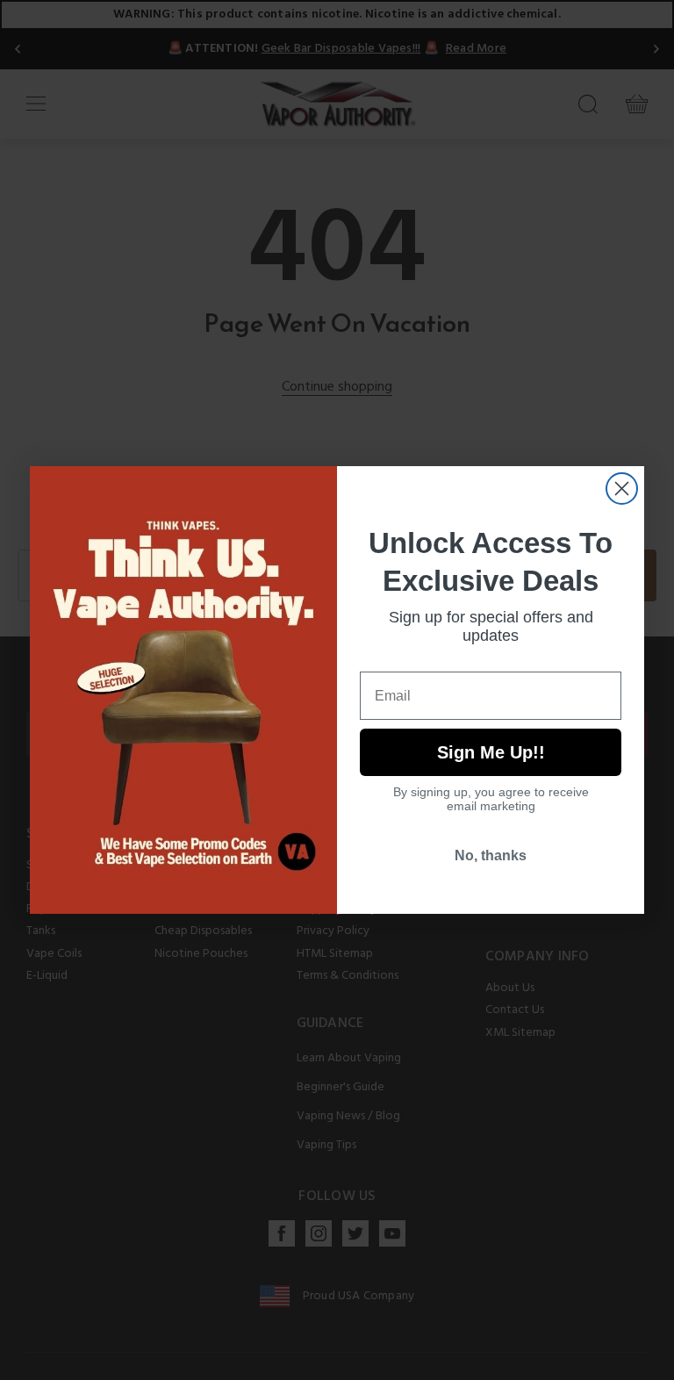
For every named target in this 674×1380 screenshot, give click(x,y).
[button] (673, 1367)
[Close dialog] (621, 488)
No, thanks (491, 855)
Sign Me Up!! (491, 752)
